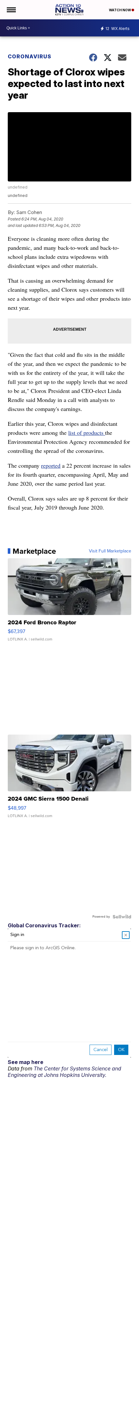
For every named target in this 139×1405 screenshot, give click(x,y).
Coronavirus (29, 56)
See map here (25, 1062)
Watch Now (120, 10)
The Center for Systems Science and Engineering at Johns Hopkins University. (64, 1071)
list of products (86, 432)
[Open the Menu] (11, 10)
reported (50, 465)
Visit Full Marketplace (110, 551)
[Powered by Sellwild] (121, 916)
